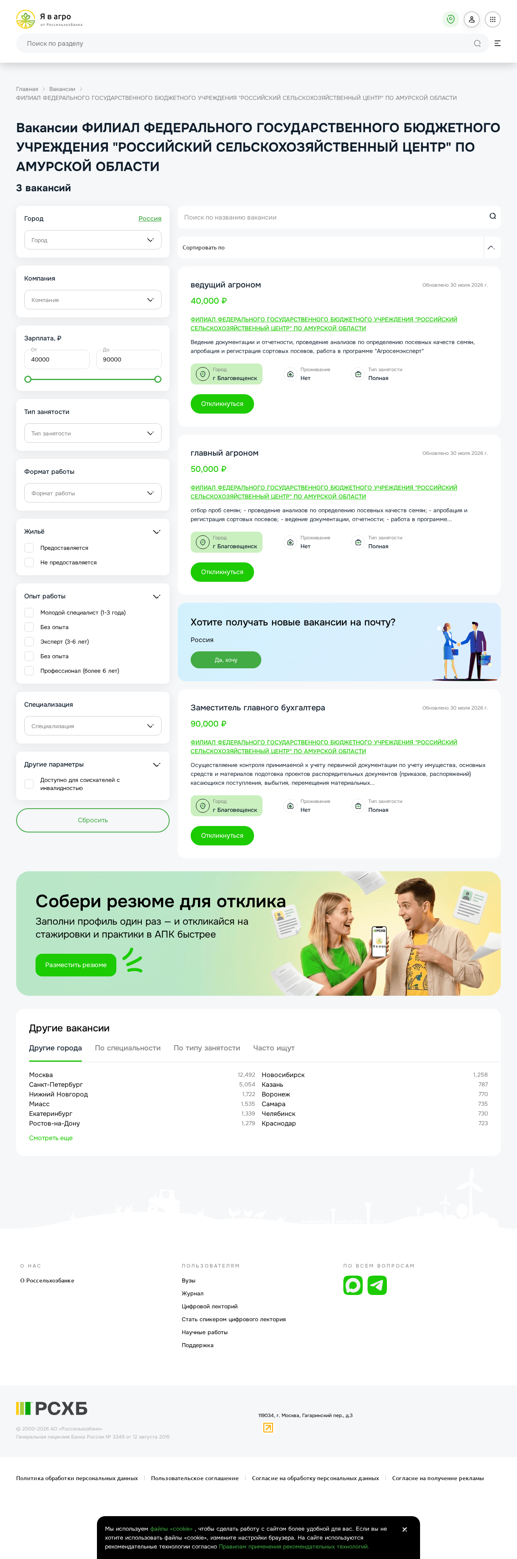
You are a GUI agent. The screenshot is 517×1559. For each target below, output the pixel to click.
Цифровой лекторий (209, 1306)
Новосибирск (283, 1075)
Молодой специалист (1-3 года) (83, 612)
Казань (272, 1084)
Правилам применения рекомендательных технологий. (294, 1546)
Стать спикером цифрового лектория (234, 1319)
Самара (274, 1104)
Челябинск (278, 1113)
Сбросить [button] (93, 820)
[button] (472, 19)
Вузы (188, 1280)
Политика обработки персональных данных (77, 1478)
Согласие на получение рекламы (437, 1478)
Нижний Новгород (58, 1094)
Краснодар (279, 1123)
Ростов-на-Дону (54, 1123)
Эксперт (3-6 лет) (64, 641)
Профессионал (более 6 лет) (79, 670)
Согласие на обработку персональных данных (315, 1478)
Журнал (193, 1293)
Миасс (39, 1104)
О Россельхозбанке (47, 1280)
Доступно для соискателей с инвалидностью (80, 784)
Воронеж (276, 1094)
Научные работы (205, 1332)
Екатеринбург (50, 1113)
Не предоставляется (68, 562)
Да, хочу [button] (226, 659)
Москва (41, 1075)
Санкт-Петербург (56, 1084)
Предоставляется (64, 547)
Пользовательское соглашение (194, 1478)
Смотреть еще (51, 1138)
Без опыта (54, 627)
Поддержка (198, 1345)
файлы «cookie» (172, 1528)
